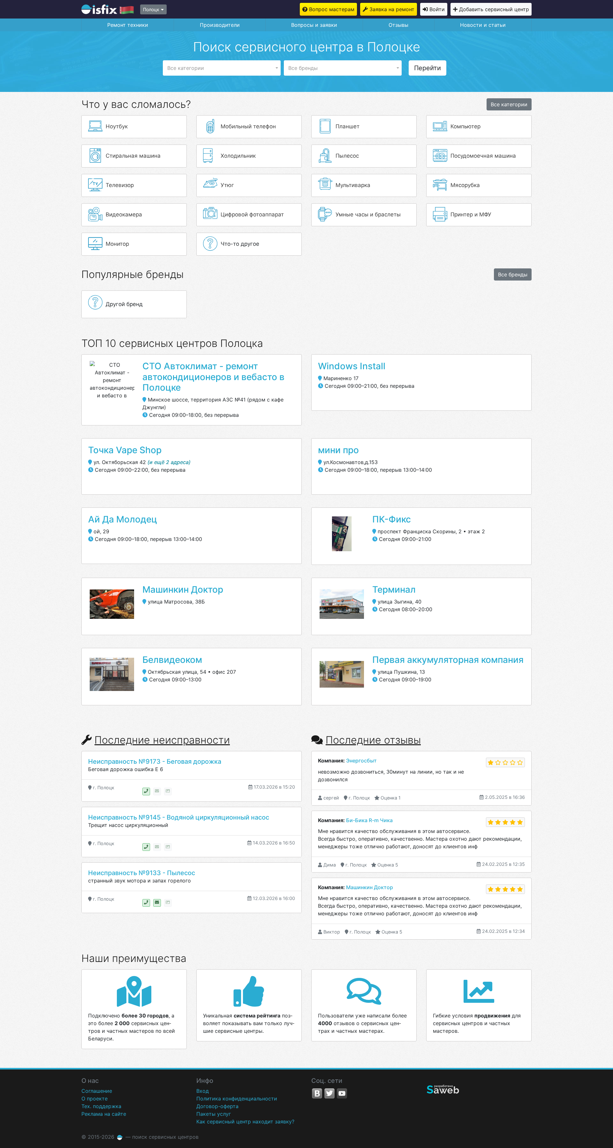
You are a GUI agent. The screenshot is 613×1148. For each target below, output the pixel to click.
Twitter (329, 1093)
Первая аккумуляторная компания (448, 659)
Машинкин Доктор (182, 589)
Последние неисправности (162, 740)
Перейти (427, 68)
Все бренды (512, 274)
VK (317, 1093)
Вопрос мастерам (331, 9)
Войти (437, 9)
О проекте (94, 1098)
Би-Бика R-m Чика (369, 820)
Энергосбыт (361, 760)
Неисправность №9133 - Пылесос (141, 873)
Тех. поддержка (101, 1106)
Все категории (509, 104)
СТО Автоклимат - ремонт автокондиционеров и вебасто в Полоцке (213, 377)
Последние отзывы (373, 740)
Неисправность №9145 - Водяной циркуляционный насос (178, 817)
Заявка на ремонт (391, 9)
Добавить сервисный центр (494, 9)
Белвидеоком (172, 659)
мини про (338, 450)
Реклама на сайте (103, 1114)
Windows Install (351, 366)
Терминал (394, 589)
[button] (222, 68)
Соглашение (96, 1091)
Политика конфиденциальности (236, 1098)
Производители (220, 25)
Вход (202, 1091)
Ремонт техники (127, 25)
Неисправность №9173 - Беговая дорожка (154, 761)
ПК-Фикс (391, 519)
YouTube (342, 1093)
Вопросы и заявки (314, 25)
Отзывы (398, 25)
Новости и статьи (483, 25)
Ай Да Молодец (122, 519)
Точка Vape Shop (125, 450)
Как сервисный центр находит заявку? (245, 1121)
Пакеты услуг (213, 1114)
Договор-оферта (217, 1106)
